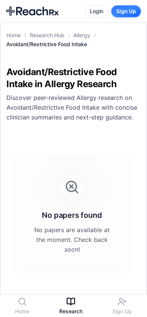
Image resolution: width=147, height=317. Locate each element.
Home (13, 35)
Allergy (82, 35)
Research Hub (47, 35)
